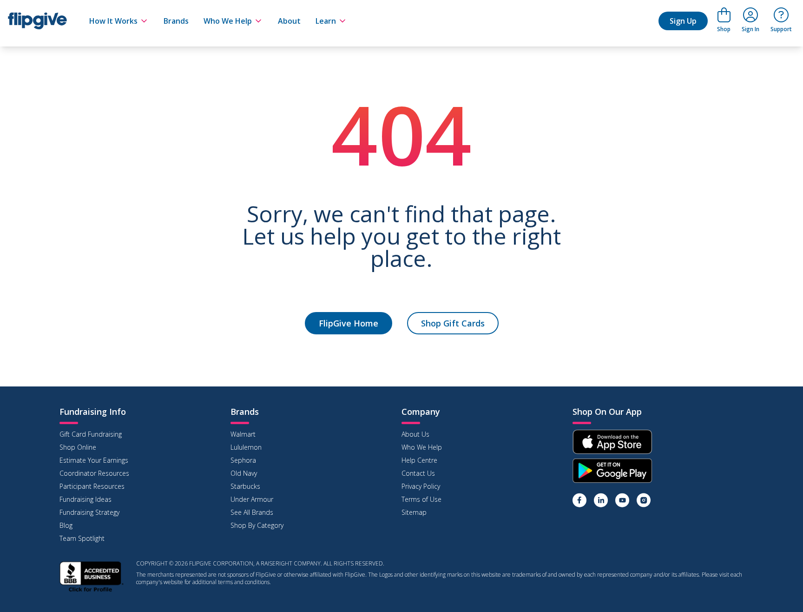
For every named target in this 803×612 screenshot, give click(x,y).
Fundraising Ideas (85, 499)
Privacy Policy (421, 486)
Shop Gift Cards (453, 323)
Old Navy (243, 473)
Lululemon (246, 447)
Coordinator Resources (94, 473)
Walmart (243, 434)
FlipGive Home (348, 323)
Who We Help (228, 21)
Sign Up (683, 21)
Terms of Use (421, 499)
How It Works (113, 21)
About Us (415, 434)
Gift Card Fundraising (90, 434)
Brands (176, 21)
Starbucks (245, 486)
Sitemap (414, 512)
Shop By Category (256, 525)
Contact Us (418, 473)
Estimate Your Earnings (93, 460)
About (289, 21)
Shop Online (77, 447)
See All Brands (251, 512)
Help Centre (419, 460)
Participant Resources (92, 486)
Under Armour (251, 499)
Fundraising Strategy (89, 512)
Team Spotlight (82, 538)
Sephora (243, 460)
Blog (65, 525)
